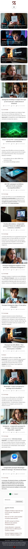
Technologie (4, 23)
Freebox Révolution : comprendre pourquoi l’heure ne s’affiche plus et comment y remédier (14, 226)
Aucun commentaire (21, 106)
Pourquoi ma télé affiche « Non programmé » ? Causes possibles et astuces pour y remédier (12, 59)
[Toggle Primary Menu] (14, 7)
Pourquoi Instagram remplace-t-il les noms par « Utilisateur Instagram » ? (13, 76)
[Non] (26, 545)
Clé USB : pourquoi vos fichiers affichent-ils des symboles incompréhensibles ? (14, 186)
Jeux (4, 147)
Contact (21, 540)
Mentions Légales (15, 540)
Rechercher (7, 499)
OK (14, 547)
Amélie (13, 105)
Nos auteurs (7, 540)
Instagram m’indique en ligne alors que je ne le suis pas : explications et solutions (14, 101)
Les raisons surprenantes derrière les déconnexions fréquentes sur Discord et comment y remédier (12, 42)
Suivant (16, 494)
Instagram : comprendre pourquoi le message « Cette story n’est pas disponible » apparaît (14, 428)
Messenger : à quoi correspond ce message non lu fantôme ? (14, 25)
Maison (3, 56)
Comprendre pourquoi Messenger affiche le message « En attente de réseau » (14, 469)
